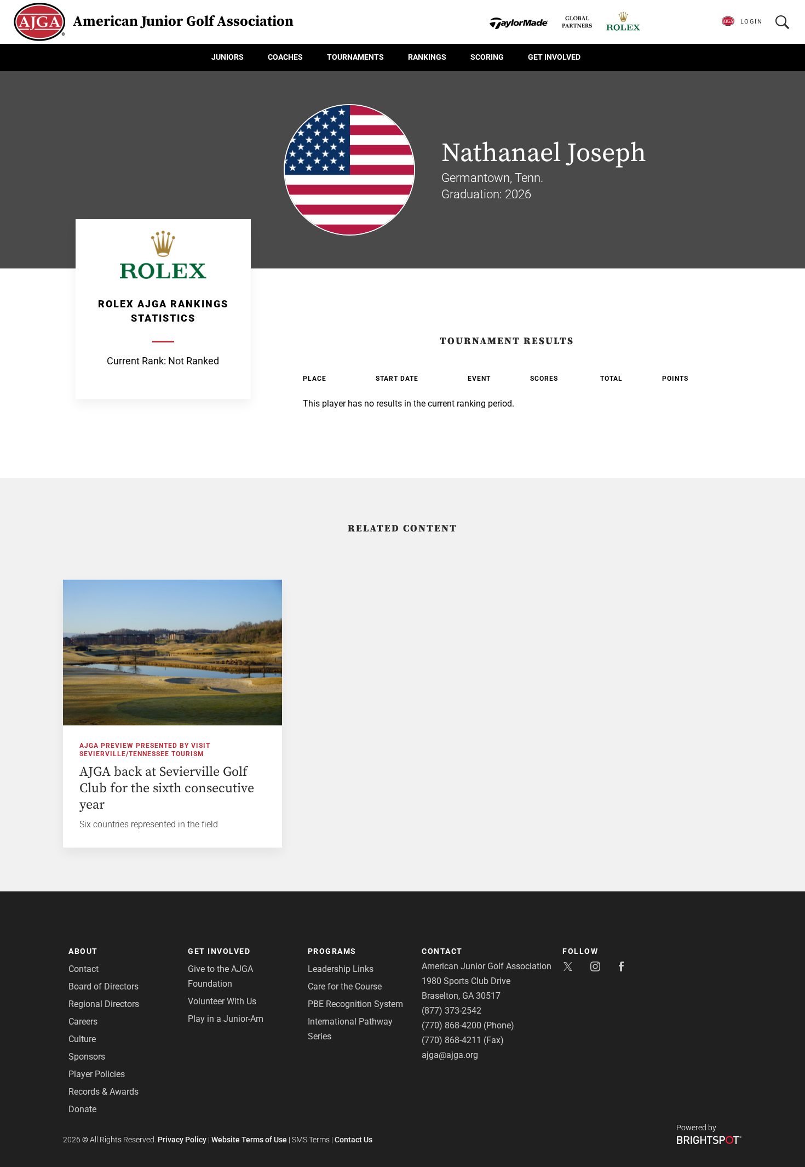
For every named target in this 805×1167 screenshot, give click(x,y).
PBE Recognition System (355, 1004)
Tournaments (355, 57)
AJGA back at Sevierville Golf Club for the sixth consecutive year (166, 788)
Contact (83, 969)
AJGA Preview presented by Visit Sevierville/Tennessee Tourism (144, 750)
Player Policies (96, 1074)
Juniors (227, 57)
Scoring (487, 57)
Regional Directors (103, 1004)
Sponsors (86, 1056)
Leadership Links (340, 969)
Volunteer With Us (222, 1001)
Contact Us (353, 1139)
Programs (332, 951)
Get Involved (554, 57)
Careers (82, 1021)
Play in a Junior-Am (225, 1019)
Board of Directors (103, 986)
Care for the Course (345, 986)
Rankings (427, 57)
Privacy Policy (182, 1139)
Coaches (285, 57)
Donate (82, 1109)
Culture (82, 1039)
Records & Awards (103, 1091)
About (83, 951)
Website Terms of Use (249, 1139)
